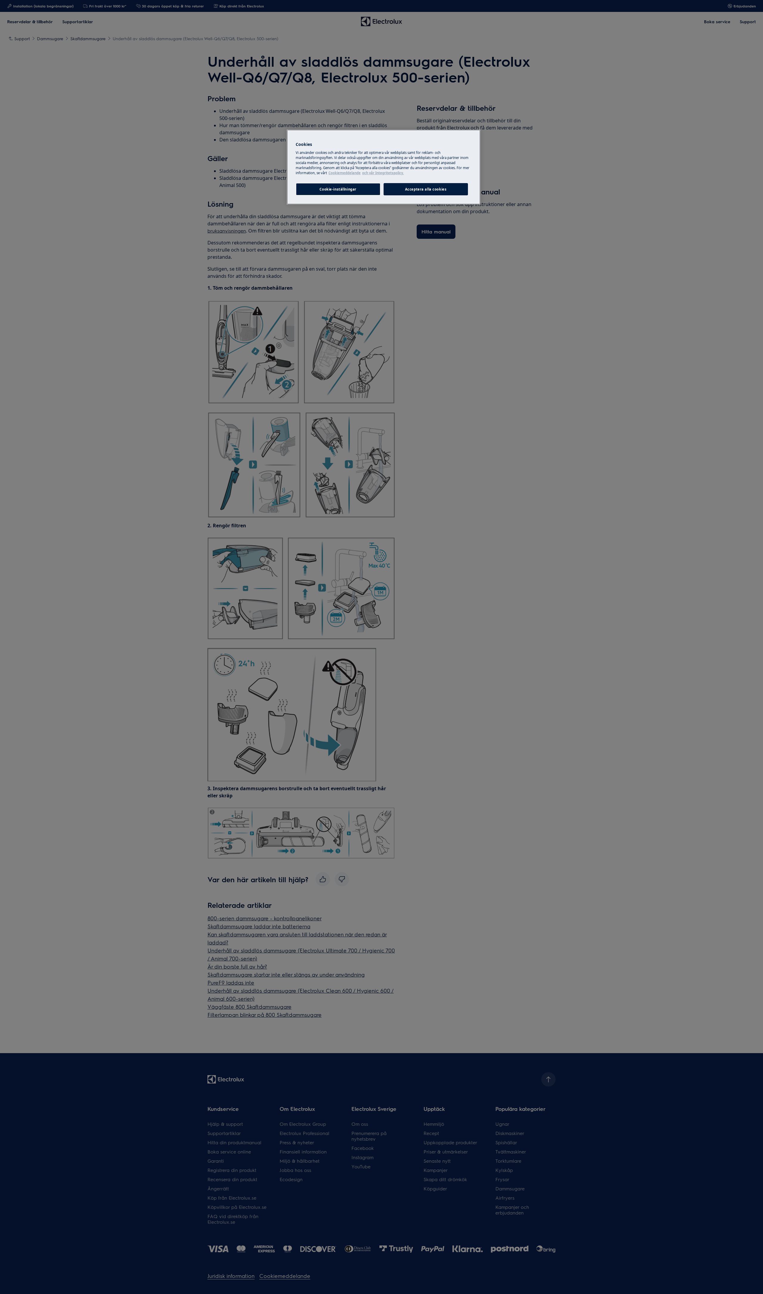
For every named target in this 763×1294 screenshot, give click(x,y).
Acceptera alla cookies (426, 189)
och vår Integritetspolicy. (383, 173)
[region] (383, 167)
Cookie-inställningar (338, 189)
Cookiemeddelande (344, 173)
